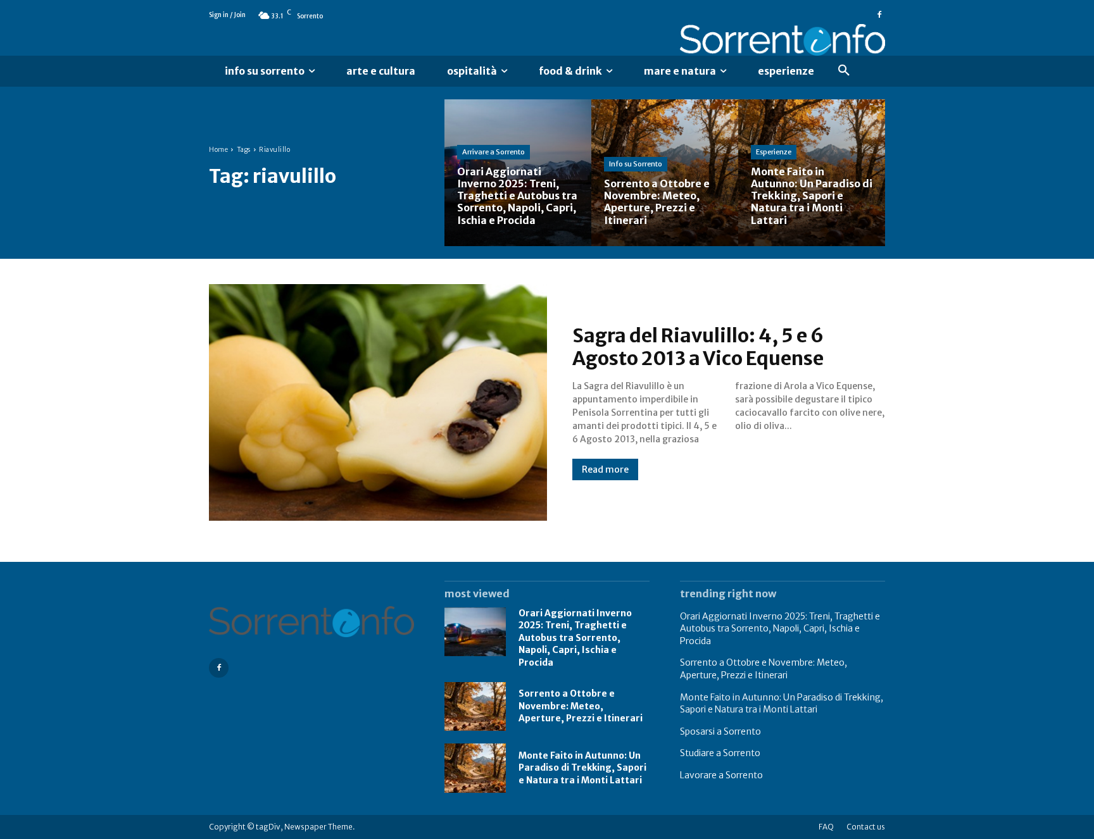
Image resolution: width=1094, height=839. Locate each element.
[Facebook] (879, 15)
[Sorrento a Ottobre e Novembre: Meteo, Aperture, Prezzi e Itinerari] (664, 172)
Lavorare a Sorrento (721, 775)
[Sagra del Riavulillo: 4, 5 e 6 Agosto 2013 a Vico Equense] (378, 402)
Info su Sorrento (635, 163)
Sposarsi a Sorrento (720, 731)
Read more (605, 469)
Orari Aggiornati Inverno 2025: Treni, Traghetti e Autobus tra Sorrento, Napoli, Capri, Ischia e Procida (575, 637)
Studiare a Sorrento (720, 753)
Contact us (865, 826)
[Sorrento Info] (782, 40)
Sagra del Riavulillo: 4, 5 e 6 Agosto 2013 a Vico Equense (698, 346)
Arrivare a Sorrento (493, 151)
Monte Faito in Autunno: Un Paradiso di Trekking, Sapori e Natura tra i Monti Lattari (582, 768)
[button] (844, 71)
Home (218, 150)
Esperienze (773, 151)
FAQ (826, 826)
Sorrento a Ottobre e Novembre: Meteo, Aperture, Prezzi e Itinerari (581, 706)
